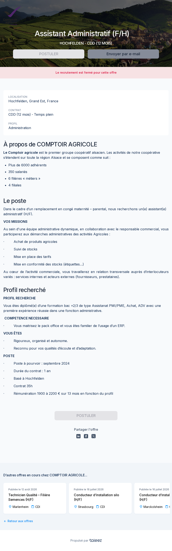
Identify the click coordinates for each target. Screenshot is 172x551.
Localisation (17, 96)
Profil (12, 123)
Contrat (14, 110)
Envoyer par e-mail (123, 54)
